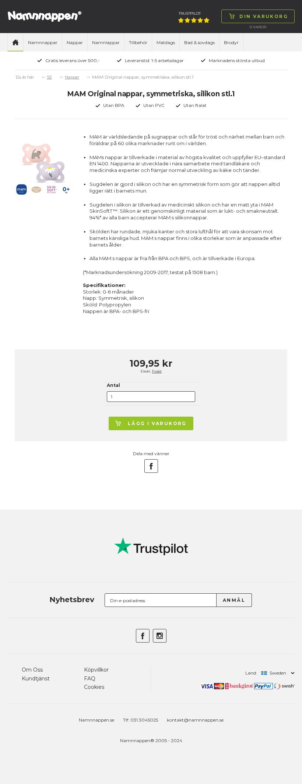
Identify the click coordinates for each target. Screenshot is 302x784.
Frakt (157, 371)
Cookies (94, 687)
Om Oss (32, 669)
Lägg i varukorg (157, 423)
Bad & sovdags (199, 42)
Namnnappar (42, 42)
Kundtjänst (36, 678)
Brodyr (231, 42)
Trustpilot (190, 13)
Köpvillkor (96, 669)
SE (49, 77)
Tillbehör (138, 42)
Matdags (166, 42)
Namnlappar (106, 42)
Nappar (75, 42)
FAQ (89, 678)
